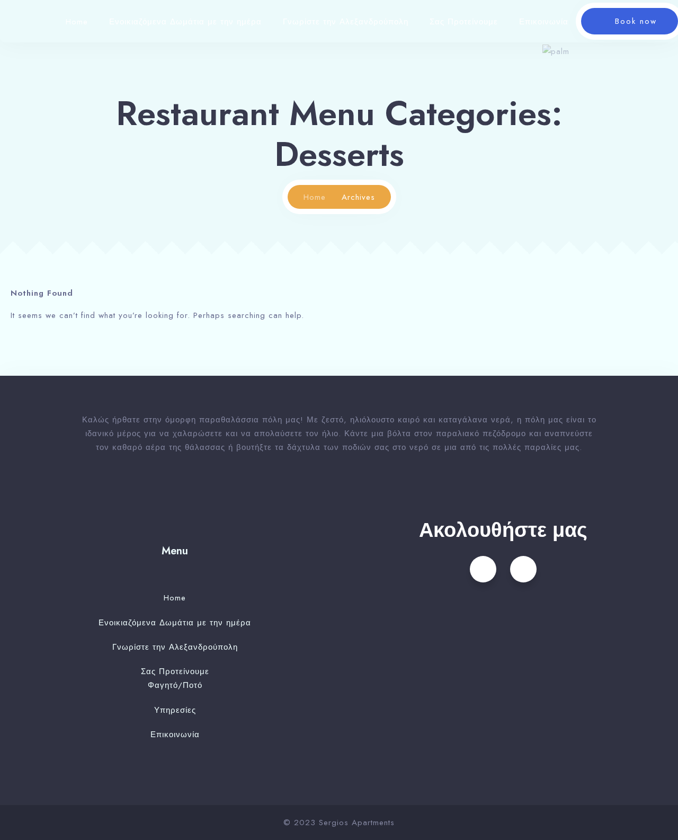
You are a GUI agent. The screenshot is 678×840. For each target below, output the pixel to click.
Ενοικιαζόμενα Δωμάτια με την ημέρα (185, 22)
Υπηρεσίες (175, 710)
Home (77, 22)
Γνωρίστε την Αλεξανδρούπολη (345, 22)
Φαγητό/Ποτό (175, 685)
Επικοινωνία (543, 22)
